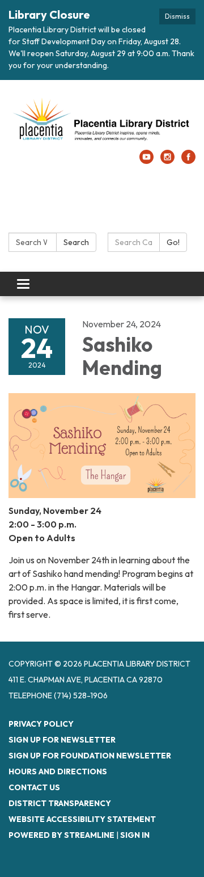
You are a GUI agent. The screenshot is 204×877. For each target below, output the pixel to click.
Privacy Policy (41, 724)
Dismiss (177, 16)
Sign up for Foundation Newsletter (89, 755)
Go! (173, 242)
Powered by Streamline (61, 835)
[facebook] (188, 160)
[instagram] (167, 160)
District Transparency (59, 803)
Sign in (135, 835)
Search (76, 242)
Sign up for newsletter (62, 740)
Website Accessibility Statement (82, 819)
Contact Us (34, 787)
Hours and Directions (57, 771)
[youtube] (146, 160)
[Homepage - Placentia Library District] (102, 120)
